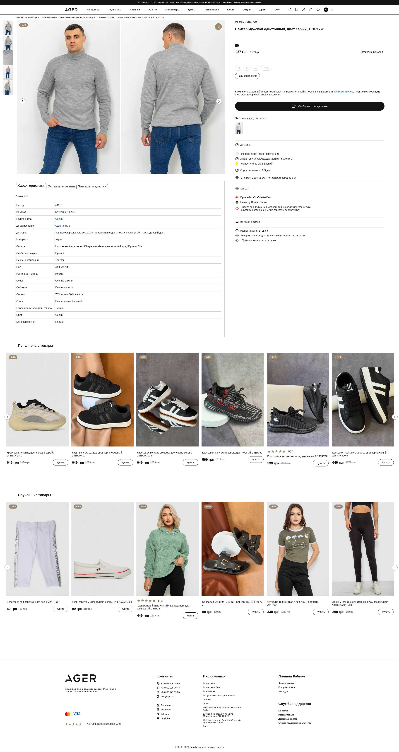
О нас (206, 703)
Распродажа (211, 9)
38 (20, 470)
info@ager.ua (167, 696)
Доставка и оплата (287, 719)
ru (326, 9)
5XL (352, 619)
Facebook (166, 705)
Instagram (166, 709)
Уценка (153, 9)
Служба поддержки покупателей (294, 723)
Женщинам (94, 9)
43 (74, 616)
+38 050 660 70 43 (170, 688)
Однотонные (62, 225)
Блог (205, 726)
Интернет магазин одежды (27, 17)
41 (102, 470)
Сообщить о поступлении (313, 106)
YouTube (165, 718)
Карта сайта (209, 683)
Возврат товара (286, 715)
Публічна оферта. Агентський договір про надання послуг (222, 721)
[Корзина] (310, 10)
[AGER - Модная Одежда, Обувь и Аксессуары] (71, 9)
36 (9, 470)
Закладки (283, 691)
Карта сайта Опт (211, 687)
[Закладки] (296, 10)
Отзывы (207, 699)
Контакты (283, 711)
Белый (239, 135)
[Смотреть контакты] (289, 10)
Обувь (231, 9)
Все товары (209, 691)
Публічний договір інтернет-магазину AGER (222, 708)
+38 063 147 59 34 (170, 692)
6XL (359, 619)
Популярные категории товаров (219, 695)
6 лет (10, 616)
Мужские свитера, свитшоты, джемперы (78, 17)
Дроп (263, 9)
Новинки (135, 9)
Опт (277, 9)
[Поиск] (318, 10)
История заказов (286, 687)
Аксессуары (172, 9)
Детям (192, 9)
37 (14, 470)
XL (256, 68)
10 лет (28, 616)
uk (332, 9)
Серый (59, 219)
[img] (68, 174)
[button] (219, 101)
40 (31, 470)
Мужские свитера (106, 17)
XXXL (336, 619)
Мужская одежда (49, 17)
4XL (344, 619)
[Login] (303, 10)
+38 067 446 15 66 (170, 683)
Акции (247, 9)
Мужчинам (115, 9)
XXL (266, 68)
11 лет (38, 616)
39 (25, 470)
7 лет (19, 616)
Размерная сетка (247, 76)
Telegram (165, 714)
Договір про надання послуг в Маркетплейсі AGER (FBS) (218, 715)
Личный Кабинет (286, 683)
